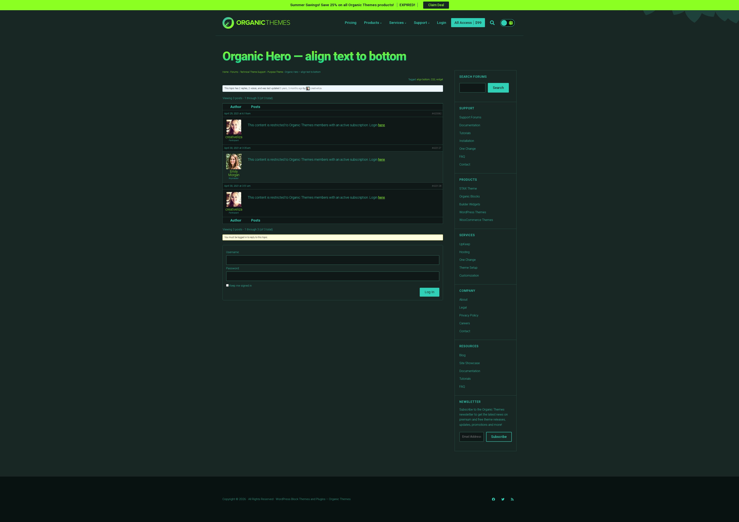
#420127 (436, 147)
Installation (466, 141)
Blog (462, 355)
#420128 (436, 185)
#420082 (436, 113)
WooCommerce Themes (476, 220)
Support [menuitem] (420, 22)
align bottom (423, 79)
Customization (469, 275)
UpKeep (464, 244)
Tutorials (465, 133)
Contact (464, 164)
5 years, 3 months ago (291, 88)
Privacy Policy (468, 315)
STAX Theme (468, 188)
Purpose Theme (275, 72)
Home (225, 72)
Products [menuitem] (371, 22)
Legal (463, 307)
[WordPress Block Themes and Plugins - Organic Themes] (263, 24)
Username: (232, 252)
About (463, 299)
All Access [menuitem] (463, 22)
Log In (429, 292)
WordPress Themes (472, 212)
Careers (464, 323)
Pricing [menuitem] (350, 22)
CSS (433, 79)
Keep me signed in (240, 285)
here (381, 125)
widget (439, 79)
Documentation (469, 125)
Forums (234, 72)
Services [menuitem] (396, 22)
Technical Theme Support (253, 72)
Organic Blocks (469, 196)
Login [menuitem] (441, 22)
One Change (467, 149)
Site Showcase (469, 363)
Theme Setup (468, 267)
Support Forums (470, 117)
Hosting (464, 252)
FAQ (462, 156)
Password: (232, 268)
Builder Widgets (469, 204)
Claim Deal (436, 5)
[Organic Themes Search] (492, 23)
